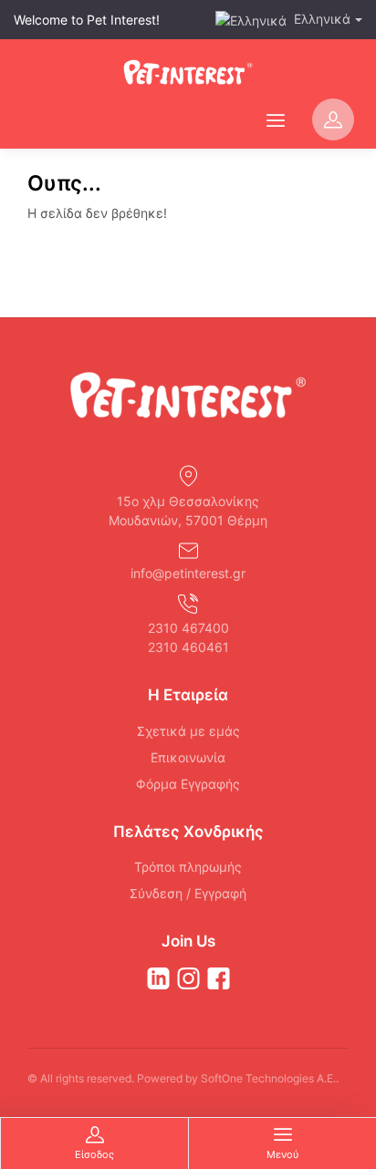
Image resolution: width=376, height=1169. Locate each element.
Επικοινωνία (188, 757)
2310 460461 (188, 647)
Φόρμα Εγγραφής (188, 783)
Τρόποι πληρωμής (188, 866)
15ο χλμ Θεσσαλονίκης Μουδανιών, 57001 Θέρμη (188, 510)
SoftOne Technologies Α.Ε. (268, 1078)
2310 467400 (188, 628)
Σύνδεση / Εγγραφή (188, 893)
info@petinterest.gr (188, 573)
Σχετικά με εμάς (188, 731)
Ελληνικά (322, 18)
